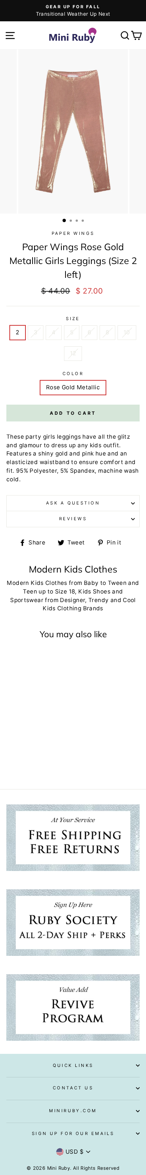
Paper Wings (73, 233)
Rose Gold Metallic (73, 387)
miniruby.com (73, 1110)
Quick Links (73, 1065)
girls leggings (62, 436)
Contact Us (73, 1087)
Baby (91, 582)
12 (73, 353)
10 (127, 332)
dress (59, 445)
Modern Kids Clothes (37, 582)
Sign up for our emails (73, 1133)
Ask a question (73, 503)
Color (73, 373)
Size (73, 318)
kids (96, 445)
